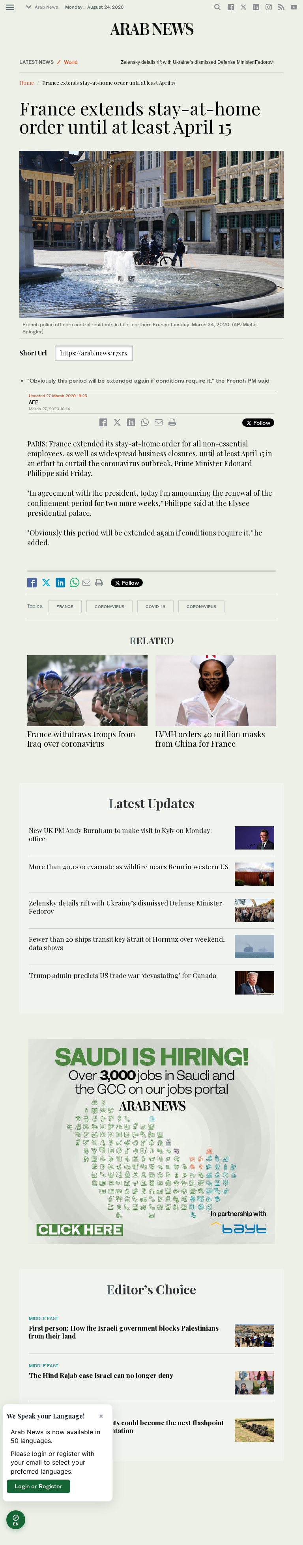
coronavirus (109, 606)
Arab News (46, 7)
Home (26, 82)
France (64, 606)
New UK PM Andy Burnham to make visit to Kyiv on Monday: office (120, 834)
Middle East (43, 1318)
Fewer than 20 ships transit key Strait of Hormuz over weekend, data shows (127, 943)
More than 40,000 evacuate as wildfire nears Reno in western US (128, 866)
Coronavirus (201, 606)
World (71, 62)
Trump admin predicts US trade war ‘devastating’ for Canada (122, 975)
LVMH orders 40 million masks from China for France (210, 739)
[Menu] (10, 7)
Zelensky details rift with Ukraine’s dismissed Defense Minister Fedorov (178, 62)
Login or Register (38, 1486)
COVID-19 (155, 606)
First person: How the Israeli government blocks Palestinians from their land (124, 1332)
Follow (261, 422)
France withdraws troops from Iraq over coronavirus (81, 739)
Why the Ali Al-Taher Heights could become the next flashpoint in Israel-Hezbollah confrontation (126, 1426)
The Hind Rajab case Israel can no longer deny (101, 1375)
